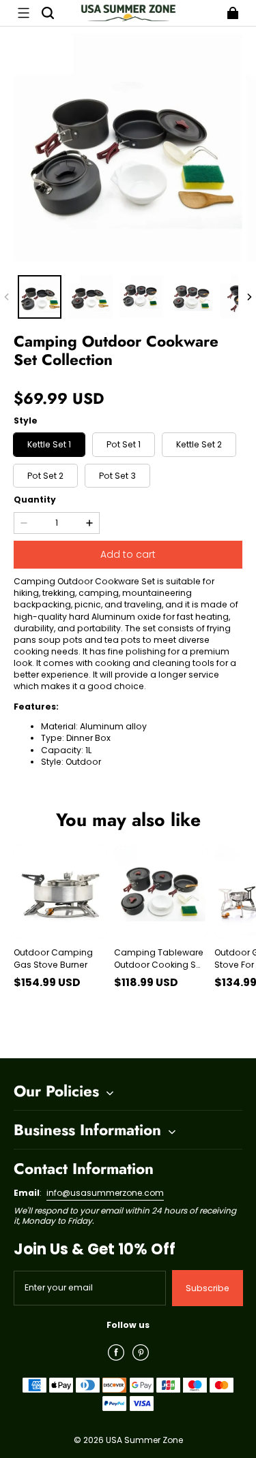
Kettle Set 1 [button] (49, 444)
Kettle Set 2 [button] (199, 444)
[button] (23, 12)
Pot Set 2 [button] (45, 475)
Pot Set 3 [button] (117, 475)
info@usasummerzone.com (105, 1193)
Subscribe (207, 1288)
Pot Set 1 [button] (123, 444)
